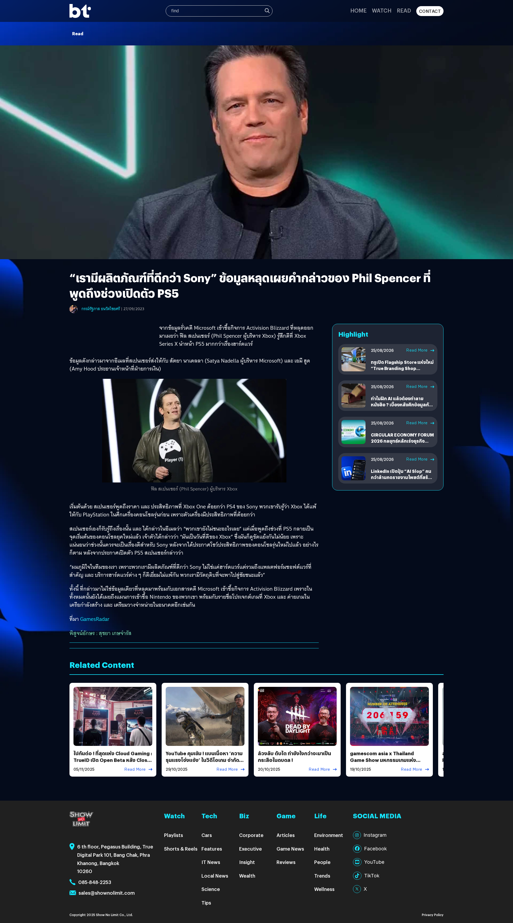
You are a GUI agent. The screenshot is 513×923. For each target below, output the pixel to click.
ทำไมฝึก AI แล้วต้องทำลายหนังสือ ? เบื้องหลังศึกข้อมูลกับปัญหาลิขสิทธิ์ (401, 404)
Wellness (324, 889)
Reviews (286, 862)
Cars (206, 835)
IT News (210, 862)
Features (211, 848)
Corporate (251, 835)
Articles (286, 835)
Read (404, 10)
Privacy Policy (433, 914)
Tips (206, 902)
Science (210, 889)
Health (321, 848)
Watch (381, 10)
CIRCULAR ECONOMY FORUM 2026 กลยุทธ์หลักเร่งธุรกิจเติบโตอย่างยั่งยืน (402, 441)
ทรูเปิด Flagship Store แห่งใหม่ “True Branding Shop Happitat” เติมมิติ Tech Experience (402, 371)
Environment (328, 835)
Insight (247, 862)
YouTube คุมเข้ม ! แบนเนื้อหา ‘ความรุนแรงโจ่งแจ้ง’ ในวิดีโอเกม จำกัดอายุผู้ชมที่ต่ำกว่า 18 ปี (204, 760)
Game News (290, 848)
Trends (322, 875)
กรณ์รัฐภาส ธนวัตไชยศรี (100, 308)
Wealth (247, 875)
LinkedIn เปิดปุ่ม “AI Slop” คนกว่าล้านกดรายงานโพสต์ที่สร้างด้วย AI (402, 477)
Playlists (173, 835)
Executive (250, 848)
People (322, 862)
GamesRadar (94, 619)
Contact (430, 11)
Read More (417, 350)
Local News (214, 875)
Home (358, 10)
